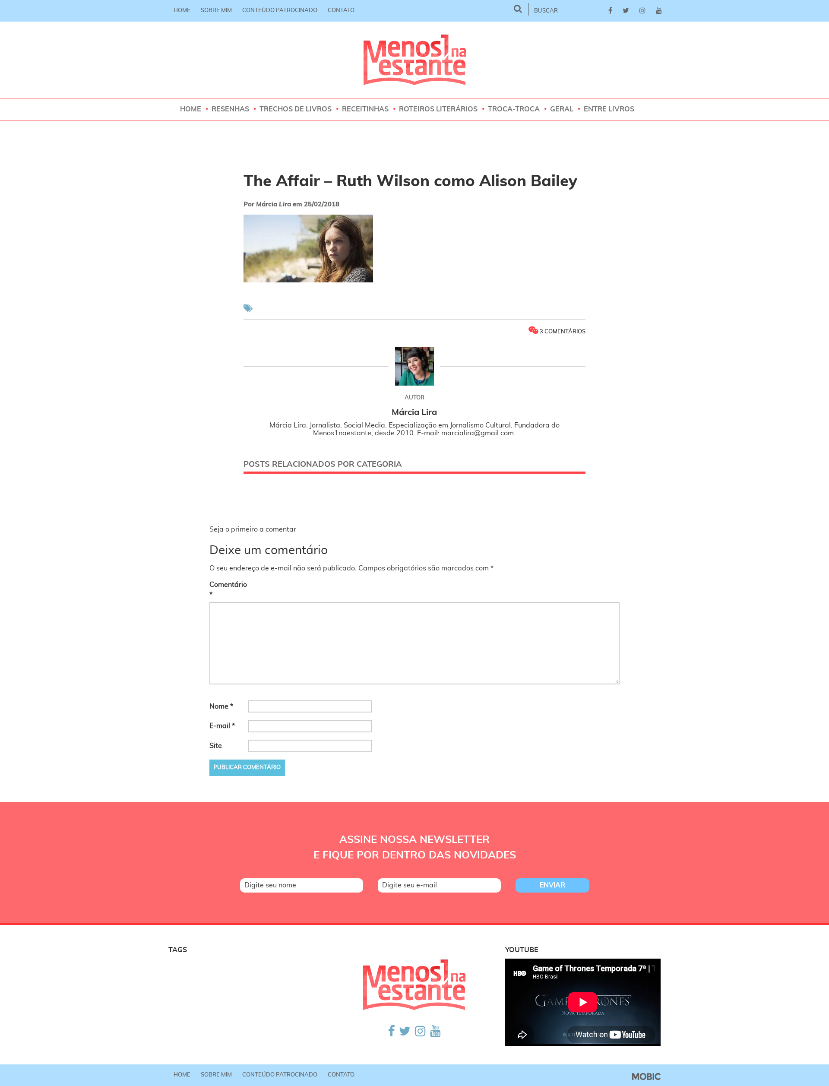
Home (182, 10)
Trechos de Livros (295, 109)
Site (215, 745)
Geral (561, 109)
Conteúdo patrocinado (279, 10)
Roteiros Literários (438, 109)
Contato (341, 10)
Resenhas (230, 109)
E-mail (222, 725)
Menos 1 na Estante (415, 60)
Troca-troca (514, 109)
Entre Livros (609, 109)
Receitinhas (365, 109)
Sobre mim (216, 10)
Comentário (227, 589)
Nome (221, 706)
